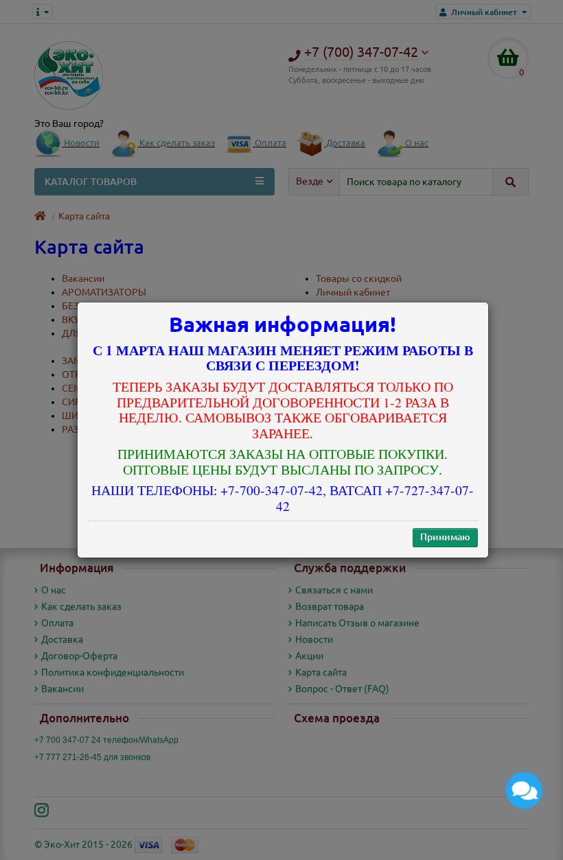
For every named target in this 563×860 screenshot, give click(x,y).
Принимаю (445, 536)
